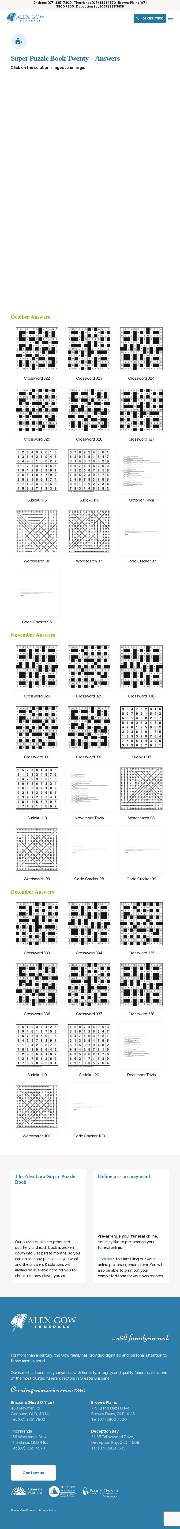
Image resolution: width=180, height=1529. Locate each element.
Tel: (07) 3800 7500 (109, 1419)
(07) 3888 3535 (112, 6)
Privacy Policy (47, 1510)
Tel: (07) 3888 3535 (108, 1448)
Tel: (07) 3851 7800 (28, 1419)
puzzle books (34, 1241)
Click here (106, 1259)
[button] (170, 18)
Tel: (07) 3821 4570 (28, 1448)
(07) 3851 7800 (60, 3)
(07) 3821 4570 (104, 3)
